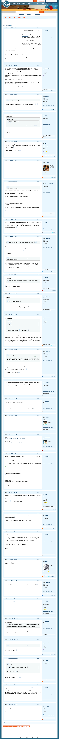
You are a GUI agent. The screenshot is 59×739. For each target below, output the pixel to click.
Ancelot (47, 706)
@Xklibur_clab (53, 509)
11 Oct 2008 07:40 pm (13, 580)
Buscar (41, 11)
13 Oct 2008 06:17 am (13, 684)
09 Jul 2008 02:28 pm (13, 94)
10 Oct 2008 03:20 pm (13, 531)
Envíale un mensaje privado (46, 37)
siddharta (47, 317)
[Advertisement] (29, 21)
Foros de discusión (6, 25)
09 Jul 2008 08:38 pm (13, 236)
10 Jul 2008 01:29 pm (13, 379)
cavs (46, 115)
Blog (18, 3)
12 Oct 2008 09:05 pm (13, 639)
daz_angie (47, 68)
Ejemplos (46, 9)
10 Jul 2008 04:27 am (13, 314)
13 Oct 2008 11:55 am (13, 704)
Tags (42, 9)
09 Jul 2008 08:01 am (13, 27)
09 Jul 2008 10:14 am (13, 65)
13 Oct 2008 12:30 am (13, 658)
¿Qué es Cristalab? (36, 9)
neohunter (47, 417)
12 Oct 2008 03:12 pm (13, 618)
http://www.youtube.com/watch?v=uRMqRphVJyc (15, 442)
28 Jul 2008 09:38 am (13, 453)
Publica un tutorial (27, 9)
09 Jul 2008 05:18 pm (13, 181)
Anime (51, 9)
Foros (14, 3)
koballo (47, 30)
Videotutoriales (36, 3)
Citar (38, 27)
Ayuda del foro (37, 14)
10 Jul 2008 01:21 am (13, 293)
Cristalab (35, 736)
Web (51, 37)
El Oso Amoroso (49, 183)
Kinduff (47, 277)
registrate (41, 1)
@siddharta (53, 345)
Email (51, 105)
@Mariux (53, 156)
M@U (46, 561)
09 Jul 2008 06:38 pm (13, 219)
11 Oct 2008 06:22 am (13, 559)
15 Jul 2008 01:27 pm (13, 398)
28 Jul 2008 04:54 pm (13, 513)
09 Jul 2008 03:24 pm (13, 112)
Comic (42, 3)
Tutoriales (23, 3)
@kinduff (53, 290)
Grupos (28, 14)
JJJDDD (47, 621)
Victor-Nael (47, 96)
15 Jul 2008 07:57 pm (13, 434)
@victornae (53, 109)
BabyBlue (27, 736)
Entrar (35, 1)
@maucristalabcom (52, 576)
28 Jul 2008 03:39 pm (13, 492)
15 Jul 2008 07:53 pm (13, 415)
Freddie (47, 162)
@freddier (53, 177)
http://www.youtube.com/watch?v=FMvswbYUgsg (15, 438)
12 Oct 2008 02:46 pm (13, 598)
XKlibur (47, 494)
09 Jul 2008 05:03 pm (13, 141)
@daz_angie (53, 90)
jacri (46, 222)
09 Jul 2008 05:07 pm (13, 160)
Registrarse (21, 14)
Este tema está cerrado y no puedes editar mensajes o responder (16, 726)
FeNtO (46, 601)
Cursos (29, 3)
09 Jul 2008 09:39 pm (13, 274)
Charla (12, 25)
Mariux (46, 143)
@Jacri (54, 232)
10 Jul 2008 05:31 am (13, 349)
